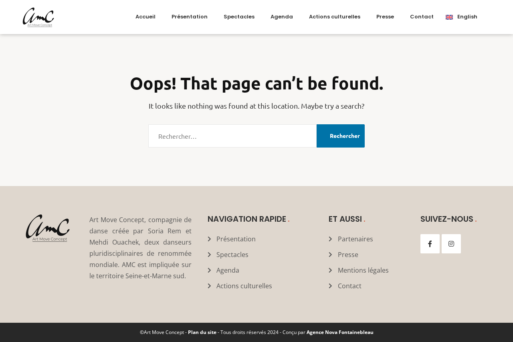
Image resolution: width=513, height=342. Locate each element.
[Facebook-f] (430, 243)
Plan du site (202, 332)
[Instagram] (451, 243)
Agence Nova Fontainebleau (340, 332)
